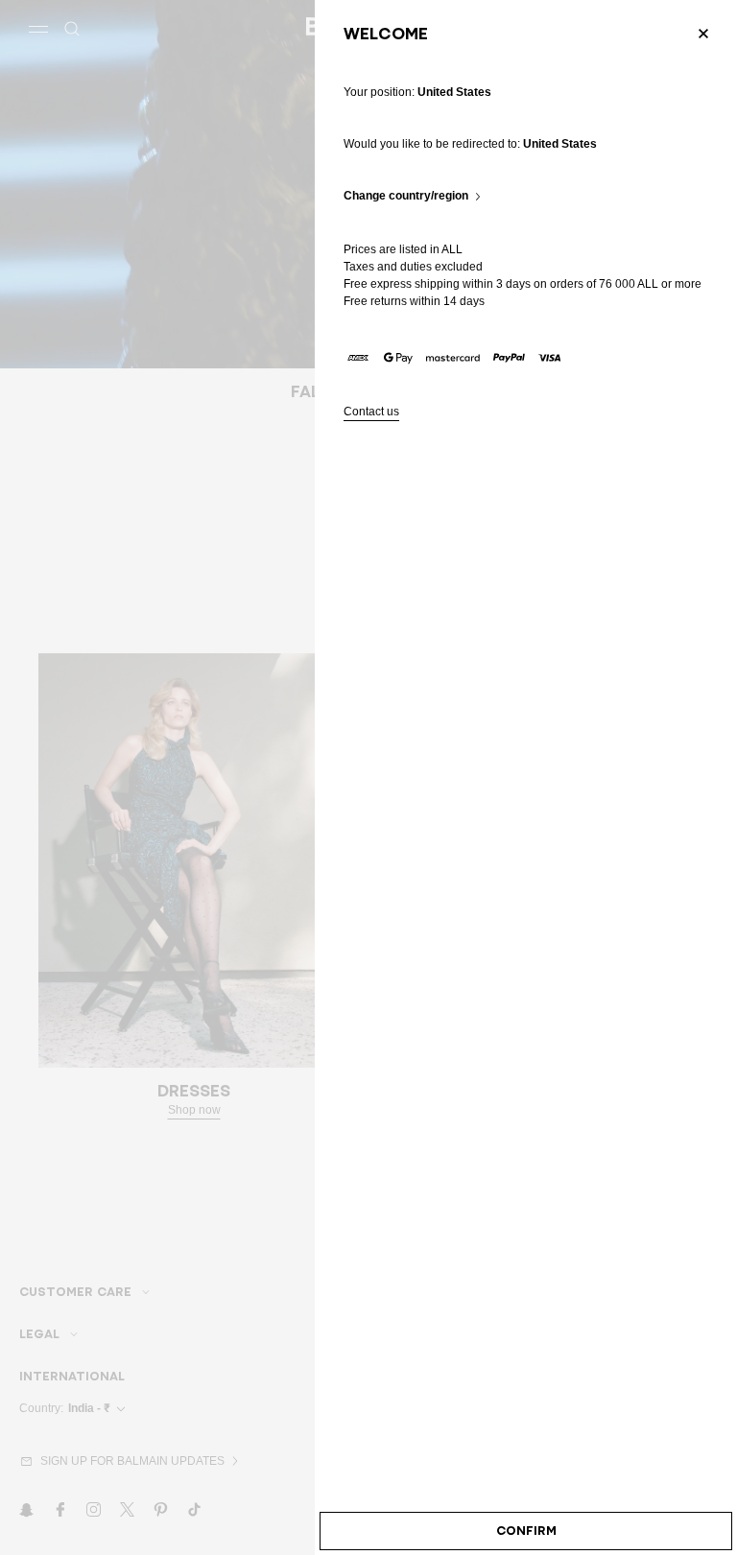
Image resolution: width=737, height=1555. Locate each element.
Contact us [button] (371, 412)
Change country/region (406, 196)
